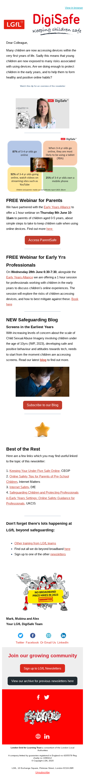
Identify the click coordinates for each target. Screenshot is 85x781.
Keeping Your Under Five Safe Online (34, 470)
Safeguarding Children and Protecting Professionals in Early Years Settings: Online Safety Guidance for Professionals (42, 498)
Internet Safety (19, 487)
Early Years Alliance (57, 207)
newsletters (58, 554)
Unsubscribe (42, 772)
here (49, 228)
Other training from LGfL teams (35, 543)
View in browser (74, 7)
